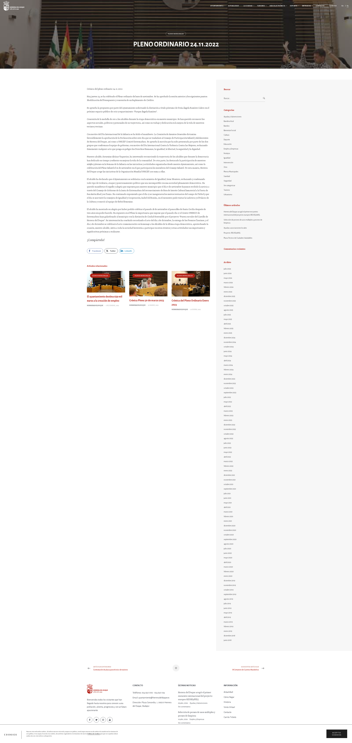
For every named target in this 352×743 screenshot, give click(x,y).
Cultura (226, 135)
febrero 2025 (228, 328)
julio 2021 (227, 494)
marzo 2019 (228, 622)
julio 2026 (227, 269)
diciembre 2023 (229, 379)
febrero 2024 (228, 370)
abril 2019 (227, 617)
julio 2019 (227, 604)
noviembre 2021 (230, 480)
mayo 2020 (228, 558)
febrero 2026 (228, 287)
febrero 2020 (229, 572)
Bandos (226, 126)
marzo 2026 (228, 283)
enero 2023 (228, 420)
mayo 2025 (228, 319)
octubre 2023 (228, 388)
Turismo (227, 190)
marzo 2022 (228, 461)
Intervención (228, 163)
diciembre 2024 (229, 338)
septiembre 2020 (230, 539)
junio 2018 (227, 640)
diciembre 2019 (229, 581)
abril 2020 (227, 562)
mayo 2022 (228, 452)
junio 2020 (228, 553)
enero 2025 (228, 333)
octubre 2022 (228, 434)
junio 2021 (227, 498)
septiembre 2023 (230, 393)
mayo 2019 (228, 613)
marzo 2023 (228, 411)
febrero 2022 (228, 466)
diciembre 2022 (229, 425)
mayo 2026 (228, 278)
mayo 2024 (228, 356)
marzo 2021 (228, 512)
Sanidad (227, 176)
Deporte (227, 140)
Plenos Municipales (176, 34)
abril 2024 (227, 361)
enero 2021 (228, 521)
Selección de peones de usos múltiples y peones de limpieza (243, 221)
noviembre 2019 (230, 585)
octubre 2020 (229, 535)
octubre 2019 (228, 590)
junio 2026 (228, 273)
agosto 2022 (228, 438)
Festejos (227, 153)
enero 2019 (228, 631)
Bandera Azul (229, 121)
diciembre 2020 (229, 526)
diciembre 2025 (229, 296)
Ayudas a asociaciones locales (235, 228)
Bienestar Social (230, 130)
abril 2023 (227, 406)
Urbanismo (228, 195)
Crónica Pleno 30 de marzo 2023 (146, 300)
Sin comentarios (184, 707)
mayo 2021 (228, 503)
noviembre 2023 (230, 383)
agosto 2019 (228, 599)
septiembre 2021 (230, 489)
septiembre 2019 (230, 594)
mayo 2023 (228, 402)
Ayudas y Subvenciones (232, 117)
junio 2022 (227, 448)
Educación (228, 144)
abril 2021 (227, 507)
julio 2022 (227, 443)
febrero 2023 (228, 416)
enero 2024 (228, 374)
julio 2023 (227, 397)
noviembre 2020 (230, 530)
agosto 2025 (228, 310)
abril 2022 (227, 457)
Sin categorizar (229, 186)
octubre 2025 (228, 306)
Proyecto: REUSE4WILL (232, 233)
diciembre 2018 (229, 636)
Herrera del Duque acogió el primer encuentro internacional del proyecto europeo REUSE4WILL (242, 213)
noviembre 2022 (230, 429)
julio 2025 (227, 315)
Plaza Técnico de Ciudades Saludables (238, 238)
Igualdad (227, 158)
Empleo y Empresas (231, 149)
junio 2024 (228, 351)
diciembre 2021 (229, 475)
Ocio (225, 167)
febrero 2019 (228, 626)
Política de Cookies (93, 734)
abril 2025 (227, 324)
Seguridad (227, 181)
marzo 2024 (228, 365)
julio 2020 (227, 549)
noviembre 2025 (230, 301)
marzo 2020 (228, 567)
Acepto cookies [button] (337, 734)
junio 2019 (227, 608)
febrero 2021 (228, 516)
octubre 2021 (228, 484)
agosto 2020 (228, 544)
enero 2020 (228, 576)
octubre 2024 (229, 347)
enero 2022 (228, 471)
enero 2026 (228, 292)
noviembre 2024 (230, 342)
